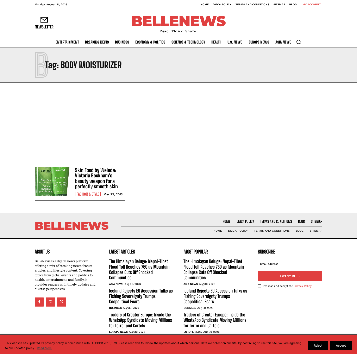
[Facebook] (39, 302)
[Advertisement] (178, 124)
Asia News (116, 284)
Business (115, 307)
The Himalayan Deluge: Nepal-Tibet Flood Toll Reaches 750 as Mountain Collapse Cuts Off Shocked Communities (139, 269)
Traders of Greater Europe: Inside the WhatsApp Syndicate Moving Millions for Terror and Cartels (140, 320)
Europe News (118, 331)
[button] (298, 42)
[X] (61, 302)
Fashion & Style (88, 194)
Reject (318, 345)
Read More (44, 348)
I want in (287, 276)
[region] (178, 344)
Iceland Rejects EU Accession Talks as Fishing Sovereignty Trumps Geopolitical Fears (141, 296)
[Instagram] (50, 302)
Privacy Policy (303, 286)
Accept (341, 345)
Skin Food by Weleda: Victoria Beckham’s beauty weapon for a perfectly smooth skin (96, 178)
